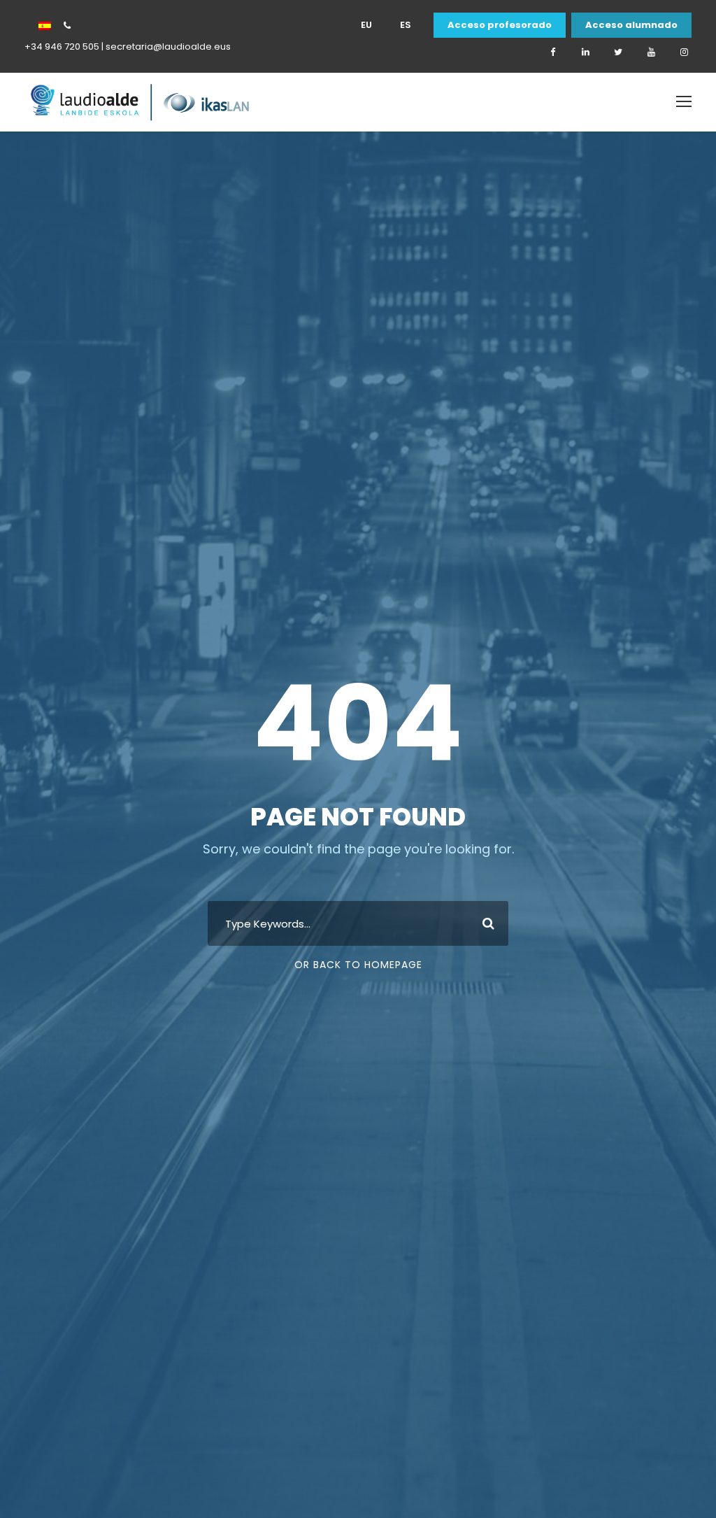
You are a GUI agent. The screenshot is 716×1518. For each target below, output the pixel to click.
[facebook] (552, 52)
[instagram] (684, 52)
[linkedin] (585, 52)
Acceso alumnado (631, 25)
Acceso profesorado (500, 25)
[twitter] (618, 52)
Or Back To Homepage (358, 965)
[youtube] (651, 52)
